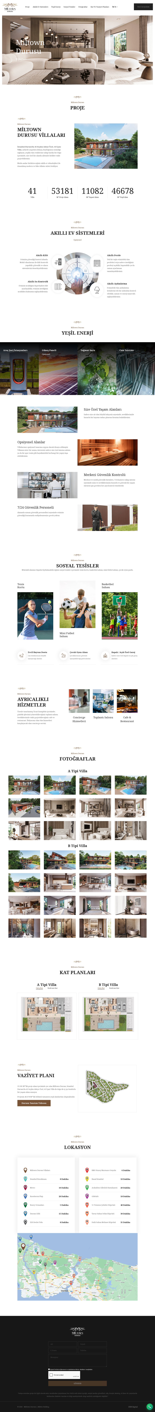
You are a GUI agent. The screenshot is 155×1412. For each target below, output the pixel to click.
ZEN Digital (133, 1407)
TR (115, 7)
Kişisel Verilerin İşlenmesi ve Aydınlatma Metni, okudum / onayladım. (71, 1369)
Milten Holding (43, 1407)
